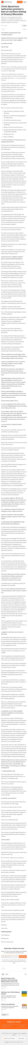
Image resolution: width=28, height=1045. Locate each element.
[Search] (25, 974)
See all (4, 1014)
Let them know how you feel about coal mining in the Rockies (9, 1006)
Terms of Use (21, 960)
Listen (24, 25)
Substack (7, 1042)
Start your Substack (10, 1038)
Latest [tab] (6, 974)
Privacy (15, 1033)
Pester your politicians (8, 1004)
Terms (19, 1033)
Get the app (21, 1038)
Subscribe (19, 2)
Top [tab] (3, 974)
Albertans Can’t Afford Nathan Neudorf (10, 993)
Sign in (25, 2)
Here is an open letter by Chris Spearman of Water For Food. (8, 996)
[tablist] (5, 974)
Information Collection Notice (15, 961)
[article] (14, 983)
